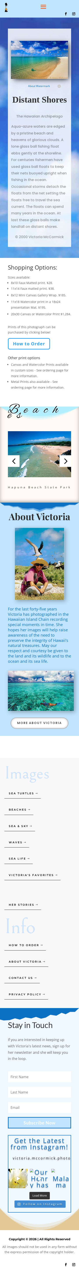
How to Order (29, 344)
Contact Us (21, 978)
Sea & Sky (19, 826)
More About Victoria (39, 723)
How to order (24, 945)
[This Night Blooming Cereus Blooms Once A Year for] (18, 1178)
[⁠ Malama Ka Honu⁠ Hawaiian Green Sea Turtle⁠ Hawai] (61, 1178)
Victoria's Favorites (31, 875)
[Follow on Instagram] (74, 14)
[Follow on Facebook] (66, 14)
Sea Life (17, 858)
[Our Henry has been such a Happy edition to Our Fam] (39, 1178)
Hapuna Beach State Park (39, 487)
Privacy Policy (25, 994)
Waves (16, 842)
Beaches (18, 809)
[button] (14, 461)
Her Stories (21, 904)
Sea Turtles (21, 793)
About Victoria (25, 961)
